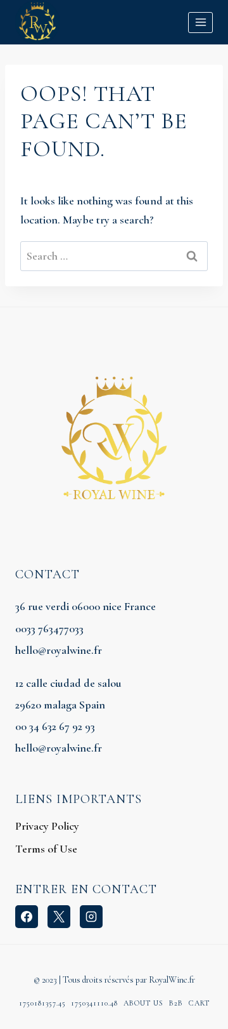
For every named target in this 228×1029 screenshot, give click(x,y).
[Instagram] (91, 916)
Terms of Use (46, 849)
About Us (143, 1003)
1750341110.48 (94, 1003)
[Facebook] (26, 916)
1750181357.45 (42, 1003)
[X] (59, 916)
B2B (176, 1003)
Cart (199, 1003)
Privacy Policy (47, 826)
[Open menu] (200, 22)
